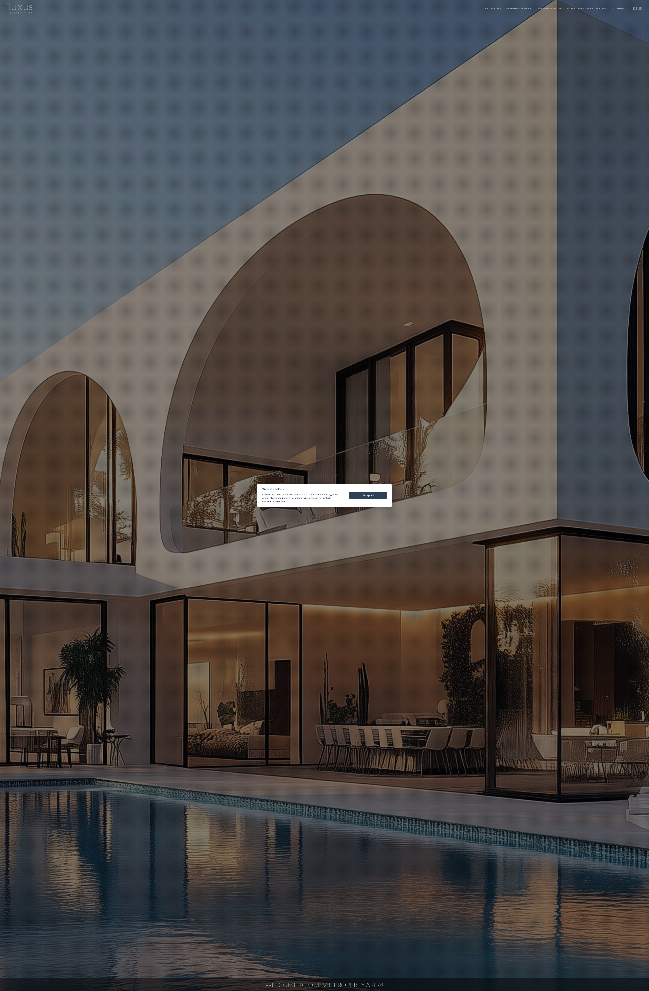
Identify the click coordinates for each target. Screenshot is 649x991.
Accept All (368, 495)
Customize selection (273, 501)
